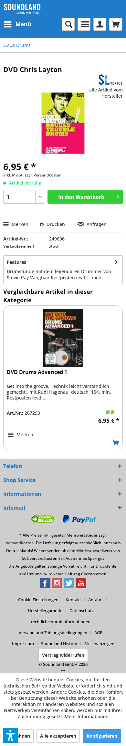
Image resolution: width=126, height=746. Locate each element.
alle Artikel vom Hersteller (106, 93)
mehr (97, 277)
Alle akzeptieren (58, 736)
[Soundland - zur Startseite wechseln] (22, 9)
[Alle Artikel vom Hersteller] (110, 79)
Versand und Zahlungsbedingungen (53, 632)
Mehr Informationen (87, 716)
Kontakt (73, 599)
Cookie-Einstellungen (38, 599)
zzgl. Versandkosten (43, 175)
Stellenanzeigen (99, 643)
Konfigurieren (102, 736)
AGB (98, 632)
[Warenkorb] (115, 24)
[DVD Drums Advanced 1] (63, 338)
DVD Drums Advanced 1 (37, 372)
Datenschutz (81, 610)
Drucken (55, 224)
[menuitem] (17, 24)
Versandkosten (20, 543)
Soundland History (59, 643)
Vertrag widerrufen (63, 655)
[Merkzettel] (84, 24)
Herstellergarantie (45, 610)
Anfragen (96, 224)
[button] (10, 735)
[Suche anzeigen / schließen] (68, 24)
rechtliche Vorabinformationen (60, 621)
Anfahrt (95, 599)
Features (16, 262)
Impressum (23, 643)
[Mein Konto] (99, 24)
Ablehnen (19, 736)
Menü (23, 24)
